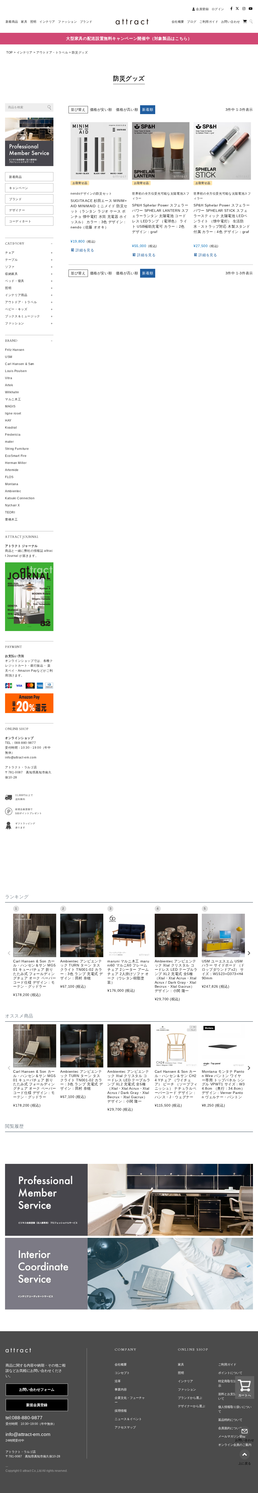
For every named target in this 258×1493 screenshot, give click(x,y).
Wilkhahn (12, 392)
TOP (9, 52)
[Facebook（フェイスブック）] (231, 9)
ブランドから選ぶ (190, 1398)
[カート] (245, 21)
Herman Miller (15, 463)
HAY (8, 420)
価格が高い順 (127, 110)
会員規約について (230, 1428)
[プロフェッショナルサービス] (129, 1167)
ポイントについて (230, 1373)
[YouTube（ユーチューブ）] (250, 9)
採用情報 (121, 1410)
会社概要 (121, 1364)
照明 (181, 1373)
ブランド (15, 199)
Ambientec (13, 491)
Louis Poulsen (16, 371)
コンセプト (122, 1373)
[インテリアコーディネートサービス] (129, 1241)
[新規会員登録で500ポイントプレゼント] (23, 811)
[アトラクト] (18, 1351)
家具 (181, 1364)
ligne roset (13, 413)
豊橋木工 (11, 519)
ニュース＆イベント (128, 1419)
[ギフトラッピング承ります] (23, 825)
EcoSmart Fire (15, 456)
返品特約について (230, 1420)
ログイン (218, 9)
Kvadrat (11, 427)
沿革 (118, 1381)
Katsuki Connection (20, 498)
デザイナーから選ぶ (191, 1406)
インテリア (25, 52)
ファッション (187, 1389)
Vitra (8, 378)
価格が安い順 (101, 110)
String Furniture (17, 449)
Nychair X (12, 505)
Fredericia (12, 434)
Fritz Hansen (14, 350)
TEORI (10, 512)
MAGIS (10, 406)
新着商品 (15, 177)
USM (8, 357)
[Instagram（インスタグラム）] (243, 9)
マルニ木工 (13, 399)
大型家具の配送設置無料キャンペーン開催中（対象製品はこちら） (129, 38)
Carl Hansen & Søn (19, 364)
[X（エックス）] (237, 9)
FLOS (9, 477)
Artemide (12, 470)
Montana (11, 484)
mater (9, 441)
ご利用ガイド (227, 1364)
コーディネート (20, 221)
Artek (9, 385)
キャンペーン (18, 188)
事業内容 (121, 1389)
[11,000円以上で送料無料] (23, 798)
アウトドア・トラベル (52, 52)
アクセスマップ (125, 1427)
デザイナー (17, 210)
